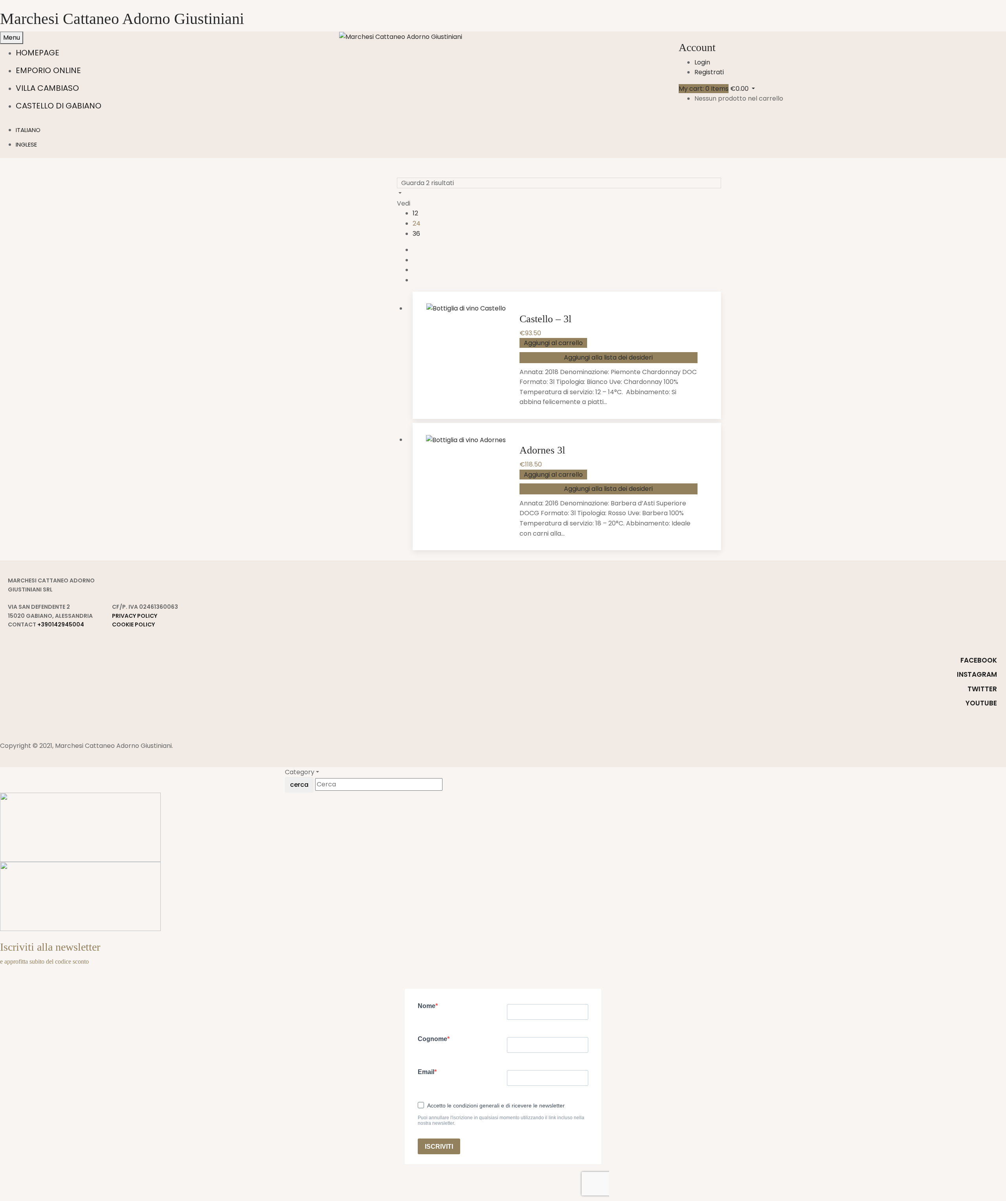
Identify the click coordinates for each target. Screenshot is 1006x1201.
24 (416, 223)
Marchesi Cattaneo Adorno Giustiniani (122, 19)
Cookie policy (133, 624)
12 (415, 213)
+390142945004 (60, 624)
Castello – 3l (545, 319)
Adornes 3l (542, 450)
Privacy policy (134, 616)
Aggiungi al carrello (553, 342)
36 (416, 233)
